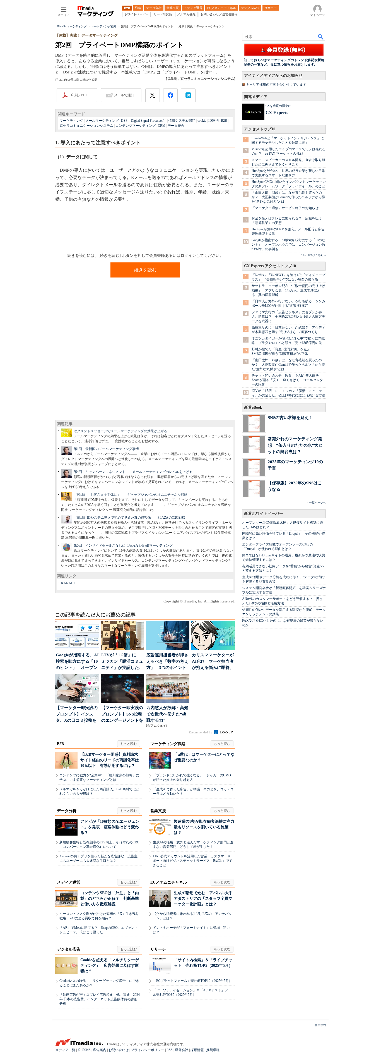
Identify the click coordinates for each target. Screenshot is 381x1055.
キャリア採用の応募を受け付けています (276, 85)
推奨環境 (213, 1050)
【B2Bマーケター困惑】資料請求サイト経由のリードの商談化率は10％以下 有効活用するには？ (109, 760)
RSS (170, 1050)
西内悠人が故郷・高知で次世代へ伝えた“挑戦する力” (167, 714)
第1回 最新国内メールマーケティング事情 (106, 449)
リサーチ (158, 949)
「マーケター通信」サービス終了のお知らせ (285, 208)
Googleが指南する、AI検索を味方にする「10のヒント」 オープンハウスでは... (77, 662)
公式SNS (84, 1050)
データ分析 (66, 811)
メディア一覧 (65, 1050)
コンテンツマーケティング (135, 126)
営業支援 (158, 811)
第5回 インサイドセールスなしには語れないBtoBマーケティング (123, 545)
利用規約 (320, 1025)
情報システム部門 (181, 121)
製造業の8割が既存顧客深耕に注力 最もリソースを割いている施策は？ (206, 827)
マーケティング (71, 121)
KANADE (68, 583)
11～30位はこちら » (313, 255)
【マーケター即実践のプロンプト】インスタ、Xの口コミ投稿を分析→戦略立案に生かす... (77, 714)
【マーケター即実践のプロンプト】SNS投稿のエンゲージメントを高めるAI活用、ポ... (122, 714)
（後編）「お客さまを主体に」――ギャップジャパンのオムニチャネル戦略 (130, 495)
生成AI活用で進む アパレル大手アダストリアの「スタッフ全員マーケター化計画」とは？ (203, 898)
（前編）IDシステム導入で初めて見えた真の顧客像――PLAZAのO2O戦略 (129, 518)
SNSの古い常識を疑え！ (290, 417)
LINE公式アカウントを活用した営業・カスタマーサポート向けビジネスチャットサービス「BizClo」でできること (192, 860)
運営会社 (181, 1050)
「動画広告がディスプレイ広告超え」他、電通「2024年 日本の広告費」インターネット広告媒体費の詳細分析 (99, 999)
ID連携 (213, 121)
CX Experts (277, 112)
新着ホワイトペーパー (263, 513)
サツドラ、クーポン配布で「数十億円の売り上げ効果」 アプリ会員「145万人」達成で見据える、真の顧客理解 (288, 290)
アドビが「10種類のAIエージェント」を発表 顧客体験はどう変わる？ (109, 827)
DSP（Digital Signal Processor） (143, 121)
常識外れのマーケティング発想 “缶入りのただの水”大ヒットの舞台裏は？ (295, 445)
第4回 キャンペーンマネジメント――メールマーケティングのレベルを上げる (133, 472)
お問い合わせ (118, 1050)
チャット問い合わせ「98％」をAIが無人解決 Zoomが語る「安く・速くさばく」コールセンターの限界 (287, 380)
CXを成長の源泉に (278, 105)
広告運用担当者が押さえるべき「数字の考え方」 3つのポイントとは (167, 662)
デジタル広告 (68, 949)
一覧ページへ (317, 502)
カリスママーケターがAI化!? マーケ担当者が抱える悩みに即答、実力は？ (213, 662)
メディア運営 (68, 882)
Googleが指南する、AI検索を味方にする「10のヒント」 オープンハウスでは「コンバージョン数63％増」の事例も (288, 244)
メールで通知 (124, 95)
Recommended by (201, 732)
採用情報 (197, 1050)
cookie (201, 121)
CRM (161, 126)
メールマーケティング (102, 121)
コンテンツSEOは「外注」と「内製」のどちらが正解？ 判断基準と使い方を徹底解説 (109, 898)
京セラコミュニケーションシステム (86, 126)
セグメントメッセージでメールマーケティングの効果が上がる (120, 431)
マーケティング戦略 (167, 744)
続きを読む (145, 269)
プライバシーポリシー (147, 1050)
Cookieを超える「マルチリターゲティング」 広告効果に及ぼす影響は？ (109, 965)
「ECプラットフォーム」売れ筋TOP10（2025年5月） (192, 981)
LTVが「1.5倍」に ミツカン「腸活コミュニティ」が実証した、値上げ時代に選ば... (122, 662)
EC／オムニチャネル (168, 882)
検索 (321, 36)
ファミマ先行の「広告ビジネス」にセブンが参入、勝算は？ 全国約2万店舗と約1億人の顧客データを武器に (288, 316)
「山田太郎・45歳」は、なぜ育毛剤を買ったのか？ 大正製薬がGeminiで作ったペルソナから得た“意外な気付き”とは (288, 197)
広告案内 (99, 1050)
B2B (224, 121)
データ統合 (176, 126)
